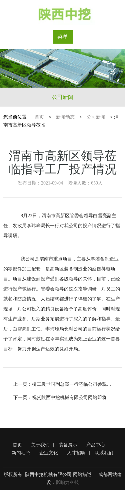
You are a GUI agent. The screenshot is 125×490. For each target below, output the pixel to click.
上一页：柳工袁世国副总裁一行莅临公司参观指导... (62, 384)
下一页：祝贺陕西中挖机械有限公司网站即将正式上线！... (62, 397)
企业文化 (48, 452)
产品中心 (95, 444)
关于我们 (40, 444)
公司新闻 (62, 97)
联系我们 (104, 452)
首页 (39, 117)
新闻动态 (65, 117)
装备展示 (68, 444)
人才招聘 (76, 452)
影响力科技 (67, 482)
